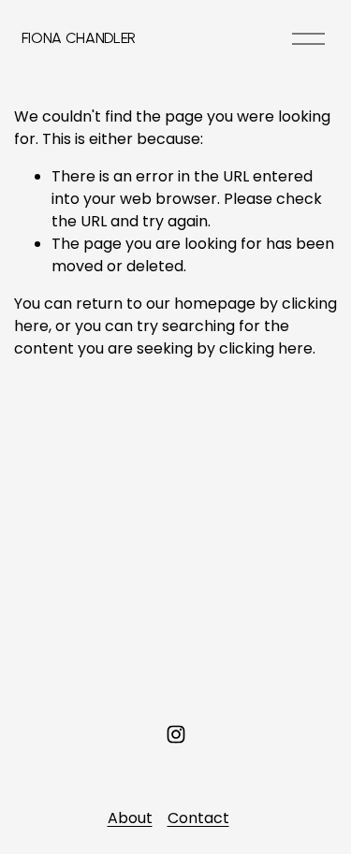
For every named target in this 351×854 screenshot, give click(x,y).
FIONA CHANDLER (79, 38)
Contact (198, 818)
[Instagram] (176, 734)
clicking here (266, 348)
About (130, 818)
